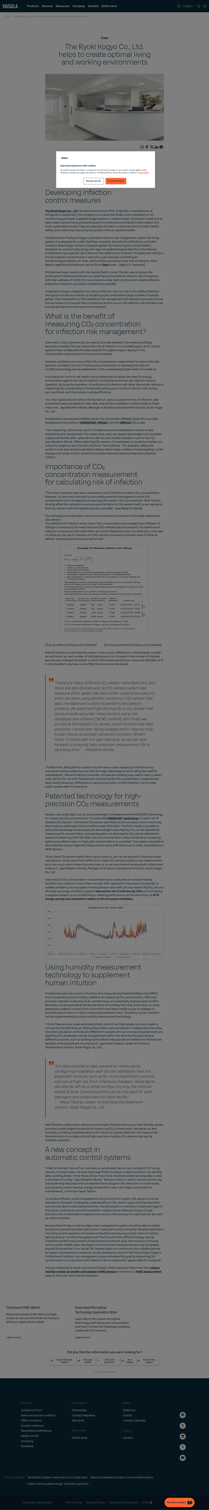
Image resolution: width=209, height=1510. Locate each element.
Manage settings (93, 181)
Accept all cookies (116, 181)
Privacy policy (143, 173)
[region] (105, 169)
